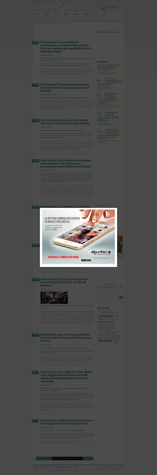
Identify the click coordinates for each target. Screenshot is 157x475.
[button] (117, 208)
